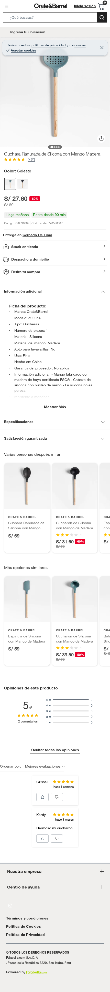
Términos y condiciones (27, 918)
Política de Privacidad (25, 934)
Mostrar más (55, 407)
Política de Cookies (23, 926)
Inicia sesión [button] (85, 6)
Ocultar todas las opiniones (55, 750)
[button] (55, 18)
